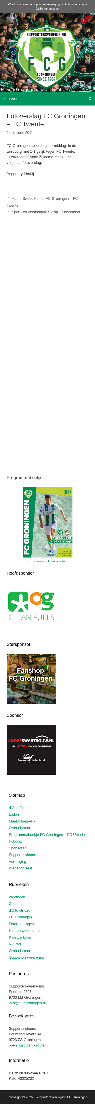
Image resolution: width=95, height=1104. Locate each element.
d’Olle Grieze (19, 808)
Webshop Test (20, 868)
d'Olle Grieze (19, 910)
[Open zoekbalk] (90, 99)
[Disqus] (47, 284)
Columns (16, 904)
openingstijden (20, 1045)
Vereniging (17, 861)
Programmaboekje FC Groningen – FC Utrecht (47, 835)
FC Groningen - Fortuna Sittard (47, 561)
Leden (14, 814)
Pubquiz (15, 841)
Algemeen (17, 897)
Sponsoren (18, 848)
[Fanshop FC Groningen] (31, 703)
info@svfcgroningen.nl (27, 1003)
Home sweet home (24, 930)
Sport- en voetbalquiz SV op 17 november (46, 212)
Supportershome (22, 855)
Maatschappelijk (22, 821)
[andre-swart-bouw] (31, 774)
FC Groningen (20, 917)
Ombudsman (19, 828)
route (40, 1045)
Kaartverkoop (20, 937)
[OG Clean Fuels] (31, 632)
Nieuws (15, 944)
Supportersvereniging (26, 957)
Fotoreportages (21, 924)
